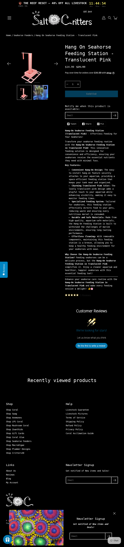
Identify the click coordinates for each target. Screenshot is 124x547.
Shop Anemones (14, 417)
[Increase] (78, 84)
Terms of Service (75, 417)
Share (88, 124)
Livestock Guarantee (77, 410)
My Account (12, 482)
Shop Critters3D (15, 453)
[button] (109, 17)
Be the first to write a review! (91, 345)
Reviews (10, 474)
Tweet (73, 124)
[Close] (114, 513)
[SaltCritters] (62, 17)
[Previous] (9, 64)
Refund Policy (74, 425)
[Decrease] (67, 84)
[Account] (103, 17)
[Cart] (115, 17)
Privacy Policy (74, 429)
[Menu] (9, 18)
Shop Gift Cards (15, 433)
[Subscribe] (114, 115)
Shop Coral (12, 410)
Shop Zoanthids (14, 429)
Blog (8, 478)
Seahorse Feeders (23, 35)
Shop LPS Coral (14, 421)
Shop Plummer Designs (18, 449)
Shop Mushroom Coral (17, 425)
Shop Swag (11, 414)
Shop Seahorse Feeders (18, 441)
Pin (102, 124)
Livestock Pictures (77, 414)
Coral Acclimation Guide (80, 433)
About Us (11, 471)
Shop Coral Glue (15, 437)
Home (8, 35)
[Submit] (114, 480)
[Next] (56, 64)
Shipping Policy (75, 421)
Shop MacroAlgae (15, 445)
